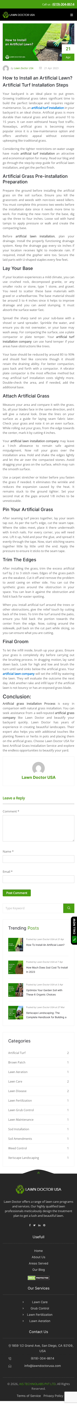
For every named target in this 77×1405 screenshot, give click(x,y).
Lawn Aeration (18, 1072)
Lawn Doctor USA (39, 777)
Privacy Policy (53, 1396)
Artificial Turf (16, 1053)
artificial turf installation (47, 108)
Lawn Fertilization (20, 1101)
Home (38, 1251)
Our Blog (38, 1269)
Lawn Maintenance (20, 1120)
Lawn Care (15, 1081)
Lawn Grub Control (21, 1110)
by (22, 68)
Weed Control (17, 1148)
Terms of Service (29, 1396)
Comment (11, 811)
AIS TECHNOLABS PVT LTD (37, 1384)
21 (68, 48)
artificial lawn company (19, 674)
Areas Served (38, 1263)
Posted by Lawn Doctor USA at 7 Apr (44, 962)
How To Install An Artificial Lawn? (45, 944)
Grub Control (40, 1308)
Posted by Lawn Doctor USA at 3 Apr (44, 984)
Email (8, 871)
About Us (38, 1257)
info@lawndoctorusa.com (42, 1366)
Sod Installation (18, 1129)
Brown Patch (16, 1062)
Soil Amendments (20, 1139)
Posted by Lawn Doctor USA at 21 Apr (45, 939)
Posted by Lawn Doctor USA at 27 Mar (45, 1007)
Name (8, 851)
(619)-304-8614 (63, 4)
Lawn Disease (17, 1091)
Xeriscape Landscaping (23, 1158)
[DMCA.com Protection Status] (38, 1277)
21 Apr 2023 (51, 68)
